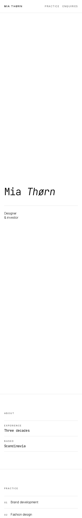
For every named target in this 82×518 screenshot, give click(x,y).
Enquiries (70, 6)
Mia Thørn (13, 6)
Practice (52, 6)
